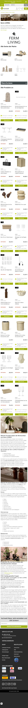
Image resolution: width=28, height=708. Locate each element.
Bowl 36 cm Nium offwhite (19, 303)
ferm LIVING (3, 104)
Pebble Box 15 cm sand (20, 204)
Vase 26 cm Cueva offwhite (19, 368)
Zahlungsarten (5, 649)
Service (13, 5)
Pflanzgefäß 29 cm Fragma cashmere (19, 172)
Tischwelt (3, 12)
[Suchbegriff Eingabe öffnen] (26, 5)
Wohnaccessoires (8, 573)
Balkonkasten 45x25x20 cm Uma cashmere (6, 401)
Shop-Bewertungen (6, 657)
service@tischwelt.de (7, 637)
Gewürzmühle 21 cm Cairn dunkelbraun (5, 303)
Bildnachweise (17, 656)
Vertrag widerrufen (8, 640)
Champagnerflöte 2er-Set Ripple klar (21, 401)
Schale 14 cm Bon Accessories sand (19, 140)
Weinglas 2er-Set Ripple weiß (20, 238)
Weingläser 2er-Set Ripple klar (7, 368)
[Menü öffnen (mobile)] (26, 8)
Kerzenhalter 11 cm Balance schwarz (19, 270)
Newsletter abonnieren (14, 626)
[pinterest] (12, 684)
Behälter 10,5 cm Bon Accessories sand (20, 336)
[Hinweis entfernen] (26, 2)
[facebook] (6, 684)
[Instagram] (9, 684)
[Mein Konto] (17, 9)
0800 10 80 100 (7, 634)
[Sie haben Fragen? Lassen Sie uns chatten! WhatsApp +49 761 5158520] (3, 684)
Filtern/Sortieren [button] (6, 83)
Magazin (7, 5)
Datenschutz (16, 647)
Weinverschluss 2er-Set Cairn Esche (6, 205)
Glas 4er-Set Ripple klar (6, 269)
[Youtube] (14, 684)
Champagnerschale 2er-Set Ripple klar (6, 140)
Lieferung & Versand (6, 647)
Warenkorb (7, 120)
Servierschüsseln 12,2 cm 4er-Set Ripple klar (21, 107)
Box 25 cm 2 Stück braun (7, 237)
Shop (2, 5)
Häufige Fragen (5, 655)
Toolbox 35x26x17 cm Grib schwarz (6, 172)
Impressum (16, 654)
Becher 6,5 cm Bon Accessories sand (5, 336)
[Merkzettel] (19, 9)
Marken (7, 12)
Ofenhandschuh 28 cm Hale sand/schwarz (6, 107)
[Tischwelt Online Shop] (5, 8)
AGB (15, 649)
